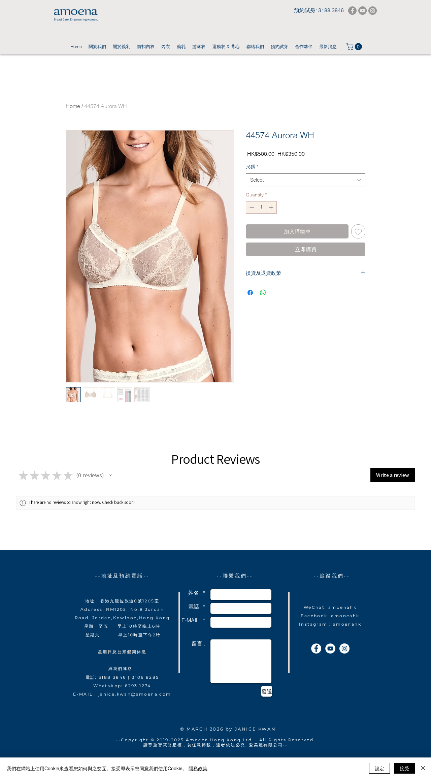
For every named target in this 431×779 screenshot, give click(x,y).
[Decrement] (251, 207)
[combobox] (305, 179)
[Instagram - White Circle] (344, 648)
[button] (355, 46)
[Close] (423, 768)
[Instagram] (372, 10)
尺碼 (252, 167)
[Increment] (271, 207)
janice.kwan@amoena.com (134, 694)
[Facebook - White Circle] (316, 648)
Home (73, 106)
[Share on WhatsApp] (263, 293)
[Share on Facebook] (250, 293)
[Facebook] (352, 10)
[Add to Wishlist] (358, 231)
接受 (404, 768)
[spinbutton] (261, 207)
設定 (379, 768)
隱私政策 (198, 768)
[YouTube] (362, 10)
